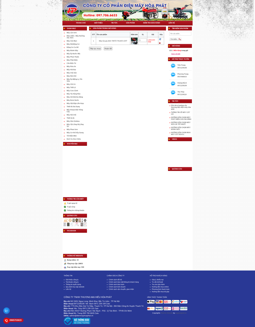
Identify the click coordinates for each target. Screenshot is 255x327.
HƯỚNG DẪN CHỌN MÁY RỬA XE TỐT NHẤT (180, 123)
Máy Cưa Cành (72, 91)
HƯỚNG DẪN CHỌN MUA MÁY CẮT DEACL (181, 133)
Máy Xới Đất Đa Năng (75, 97)
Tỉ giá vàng (71, 207)
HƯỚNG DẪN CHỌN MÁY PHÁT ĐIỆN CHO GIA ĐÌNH (181, 118)
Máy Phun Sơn (72, 129)
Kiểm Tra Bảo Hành (151, 23)
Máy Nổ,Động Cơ (73, 44)
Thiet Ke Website (167, 313)
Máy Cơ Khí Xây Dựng (75, 133)
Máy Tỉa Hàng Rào (73, 94)
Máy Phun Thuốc (73, 57)
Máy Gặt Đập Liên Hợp (75, 103)
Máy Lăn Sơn (72, 33)
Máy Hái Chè (71, 115)
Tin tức (114, 23)
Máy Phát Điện (72, 60)
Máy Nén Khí (71, 76)
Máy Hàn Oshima (73, 121)
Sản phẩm (130, 23)
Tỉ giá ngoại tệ (72, 203)
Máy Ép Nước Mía (73, 54)
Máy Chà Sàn (72, 73)
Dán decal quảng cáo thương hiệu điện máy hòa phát (181, 107)
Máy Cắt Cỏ (71, 84)
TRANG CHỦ (81, 23)
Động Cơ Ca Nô (72, 47)
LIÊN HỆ (172, 23)
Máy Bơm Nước (73, 100)
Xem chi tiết (175, 54)
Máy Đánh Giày (72, 50)
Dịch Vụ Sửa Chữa (74, 139)
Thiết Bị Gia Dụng (73, 107)
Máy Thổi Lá (71, 87)
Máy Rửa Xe (71, 66)
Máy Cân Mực (72, 41)
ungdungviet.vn (180, 313)
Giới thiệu (98, 23)
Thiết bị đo (70, 118)
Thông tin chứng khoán (75, 210)
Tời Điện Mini (71, 136)
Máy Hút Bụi (71, 70)
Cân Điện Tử (71, 63)
